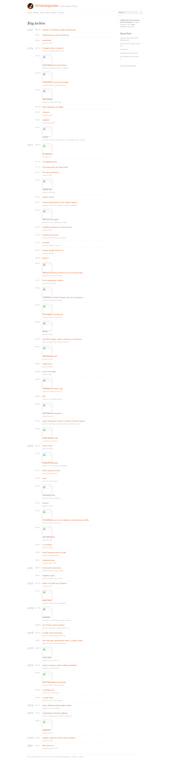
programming (60, 85)
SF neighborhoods (49, 162)
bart (50, 238)
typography (62, 603)
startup (82, 140)
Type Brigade (47, 99)
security (59, 391)
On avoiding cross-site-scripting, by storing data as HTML (65, 520)
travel (61, 571)
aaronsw (52, 424)
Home (29, 13)
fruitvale (55, 238)
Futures (45, 503)
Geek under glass (49, 372)
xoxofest (65, 68)
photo (51, 367)
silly (50, 175)
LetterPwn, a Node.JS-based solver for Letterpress (62, 298)
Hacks (42, 13)
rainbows (68, 620)
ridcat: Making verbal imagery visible (56, 705)
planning (52, 85)
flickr (50, 342)
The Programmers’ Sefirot (52, 280)
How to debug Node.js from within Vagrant (59, 202)
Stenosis (45, 112)
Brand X (45, 258)
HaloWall (46, 617)
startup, (64, 222)
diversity (52, 68)
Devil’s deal (46, 658)
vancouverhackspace (70, 424)
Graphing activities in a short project (57, 227)
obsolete (56, 668)
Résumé (54, 13)
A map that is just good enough (55, 82)
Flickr (129, 24)
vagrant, (67, 205)
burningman (56, 620)
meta (51, 359)
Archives (36, 13)
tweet (60, 399)
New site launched (49, 356)
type (59, 102)
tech (62, 51)
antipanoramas (48, 560)
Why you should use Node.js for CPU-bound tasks (62, 273)
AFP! (44, 396)
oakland (52, 245)
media (59, 628)
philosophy (70, 140)
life (50, 192)
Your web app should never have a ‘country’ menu (62, 641)
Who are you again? (50, 220)
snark (51, 481)
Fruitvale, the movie (50, 235)
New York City (48, 746)
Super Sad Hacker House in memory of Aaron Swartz (63, 421)
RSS (141, 12)
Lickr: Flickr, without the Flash (54, 682)
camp (51, 498)
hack (50, 43)
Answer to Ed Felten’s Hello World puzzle (59, 30)
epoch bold (46, 600)
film (50, 586)
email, (51, 222)
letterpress (63, 466)
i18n (50, 643)
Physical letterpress (50, 463)
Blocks (45, 332)
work (53, 192)
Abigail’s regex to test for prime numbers (59, 738)
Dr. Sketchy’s (47, 154)
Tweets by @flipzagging (128, 66)
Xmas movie (47, 446)
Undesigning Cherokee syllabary (55, 713)
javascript (52, 391)
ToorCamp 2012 (48, 495)
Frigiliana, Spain (48, 576)
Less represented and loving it (54, 65)
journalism (52, 628)
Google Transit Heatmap (52, 633)
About (47, 13)
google (51, 253)
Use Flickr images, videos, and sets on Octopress (62, 339)
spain (55, 578)
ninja (44, 478)
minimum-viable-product (57, 140)
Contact (61, 13)
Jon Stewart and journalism (53, 625)
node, (51, 205)
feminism (58, 68)
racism (57, 245)
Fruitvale (45, 243)
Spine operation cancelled (52, 107)
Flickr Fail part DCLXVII (51, 471)
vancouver (59, 424)
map (63, 636)
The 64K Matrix (48, 537)
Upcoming (123, 24)
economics (58, 317)
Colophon (75, 757)
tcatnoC (81, 757)
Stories (45, 137)
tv (68, 628)
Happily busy (47, 189)
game (51, 275)
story (51, 334)
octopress (60, 342)
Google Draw (47, 698)
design (51, 102)
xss (60, 523)
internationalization (59, 643)
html (50, 523)
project (77, 140)
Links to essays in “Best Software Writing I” (59, 665)
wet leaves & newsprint (51, 413)
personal (52, 123)
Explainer (46, 120)
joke (54, 283)
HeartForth (46, 40)
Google (136, 22)
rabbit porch (47, 364)
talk (50, 374)
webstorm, (74, 205)
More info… (131, 26)
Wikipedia (123, 26)
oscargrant (62, 238)
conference (57, 498)
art (50, 157)
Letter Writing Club (50, 438)
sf (61, 245)
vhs (79, 424)
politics (64, 628)
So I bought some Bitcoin (52, 315)
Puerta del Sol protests (51, 568)
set (59, 660)
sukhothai (46, 730)
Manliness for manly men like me (55, 35)
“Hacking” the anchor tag (52, 389)
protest (56, 571)
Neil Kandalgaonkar (46, 6)
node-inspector (59, 205)
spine (51, 115)
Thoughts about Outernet (52, 48)
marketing (57, 222)
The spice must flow (50, 172)
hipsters (54, 441)
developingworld (54, 51)
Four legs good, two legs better (55, 167)
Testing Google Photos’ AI (52, 250)
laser (57, 466)
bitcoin (51, 317)
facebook (52, 555)
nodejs (60, 275)
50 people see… (48, 690)
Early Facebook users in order (54, 553)
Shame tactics (48, 197)
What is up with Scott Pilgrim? (54, 583)
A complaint (47, 545)
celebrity (54, 399)
